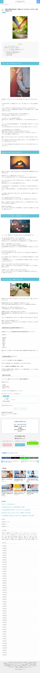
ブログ (28, 534)
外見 (5, 536)
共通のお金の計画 (9, 54)
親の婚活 (12, 539)
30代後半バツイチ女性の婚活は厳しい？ (9, 504)
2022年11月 (5, 645)
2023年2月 (4, 638)
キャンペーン (20, 533)
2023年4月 (4, 634)
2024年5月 (5, 603)
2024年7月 (5, 599)
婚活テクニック (21, 536)
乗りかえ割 (14, 665)
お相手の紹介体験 (7, 664)
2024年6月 (5, 601)
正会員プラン (27, 664)
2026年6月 (5, 548)
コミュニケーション (34, 533)
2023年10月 (5, 620)
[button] (6, 458)
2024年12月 (5, 587)
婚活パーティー (26, 536)
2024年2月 (5, 610)
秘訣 (27, 537)
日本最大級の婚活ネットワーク (11, 53)
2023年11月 (5, 617)
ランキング (34, 534)
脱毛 (36, 537)
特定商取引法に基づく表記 (23, 667)
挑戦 (8, 537)
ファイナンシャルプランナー (21, 534)
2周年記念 (3, 533)
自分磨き (3, 539)
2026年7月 (5, 546)
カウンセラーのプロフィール (18, 663)
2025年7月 (5, 573)
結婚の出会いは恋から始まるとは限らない (12, 47)
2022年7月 (5, 654)
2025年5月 (5, 578)
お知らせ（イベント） (7, 521)
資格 (26, 539)
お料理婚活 (7, 533)
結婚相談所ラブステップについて (8, 663)
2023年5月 (4, 631)
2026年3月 (4, 555)
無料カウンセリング (23, 666)
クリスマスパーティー (26, 533)
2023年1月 (4, 641)
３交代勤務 (32, 539)
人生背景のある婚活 (32, 664)
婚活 (11, 536)
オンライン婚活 (15, 533)
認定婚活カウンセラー (21, 539)
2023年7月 (4, 627)
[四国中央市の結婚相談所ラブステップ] (20, 1)
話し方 (16, 539)
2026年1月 (4, 559)
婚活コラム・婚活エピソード (16, 666)
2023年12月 (5, 615)
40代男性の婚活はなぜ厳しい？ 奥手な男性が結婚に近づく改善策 (13, 507)
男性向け (16, 452)
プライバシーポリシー (31, 666)
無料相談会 (12, 537)
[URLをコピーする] (33, 458)
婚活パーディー (32, 536)
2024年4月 (5, 606)
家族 (36, 536)
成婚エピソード (5, 526)
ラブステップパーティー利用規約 (13, 667)
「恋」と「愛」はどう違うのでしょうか (12, 46)
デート (7, 534)
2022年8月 (5, 652)
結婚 (29, 537)
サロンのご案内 (8, 666)
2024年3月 (4, 608)
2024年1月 (4, 613)
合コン (3, 536)
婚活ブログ (4, 12)
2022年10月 (5, 647)
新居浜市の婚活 (17, 662)
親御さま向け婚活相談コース (8, 665)
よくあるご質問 (34, 665)
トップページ (13, 399)
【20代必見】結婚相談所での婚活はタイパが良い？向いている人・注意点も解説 (16, 509)
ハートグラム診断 (11, 534)
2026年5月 (5, 550)
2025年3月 (4, 583)
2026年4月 (5, 552)
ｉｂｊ (36, 539)
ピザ (15, 534)
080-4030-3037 (21, 424)
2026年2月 (5, 557)
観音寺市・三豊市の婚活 (23, 662)
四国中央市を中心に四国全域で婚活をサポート (13, 52)
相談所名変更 (20, 537)
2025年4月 (5, 580)
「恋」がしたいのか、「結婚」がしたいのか (12, 51)
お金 (11, 533)
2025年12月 (5, 562)
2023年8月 (4, 624)
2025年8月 (5, 571)
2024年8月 (5, 597)
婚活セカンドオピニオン (14, 664)
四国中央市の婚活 (11, 662)
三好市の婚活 (30, 662)
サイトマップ (29, 667)
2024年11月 (5, 590)
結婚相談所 (33, 537)
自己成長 (7, 539)
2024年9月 (5, 594)
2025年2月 (5, 585)
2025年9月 (5, 569)
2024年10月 (5, 592)
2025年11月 (5, 564)
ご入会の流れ (29, 665)
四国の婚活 (34, 662)
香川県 (29, 539)
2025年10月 (5, 566)
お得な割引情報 (23, 665)
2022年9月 (5, 650)
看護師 (25, 537)
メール (31, 534)
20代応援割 (18, 665)
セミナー (3, 534)
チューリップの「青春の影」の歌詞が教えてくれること (14, 49)
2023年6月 (4, 629)
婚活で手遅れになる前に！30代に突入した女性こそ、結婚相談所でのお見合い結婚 (16, 512)
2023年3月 (4, 636)
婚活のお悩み (12, 452)
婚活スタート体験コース (32, 663)
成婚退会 (5, 537)
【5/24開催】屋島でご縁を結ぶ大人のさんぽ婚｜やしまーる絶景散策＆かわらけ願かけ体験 (18, 515)
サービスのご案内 (25, 663)
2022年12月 (5, 643)
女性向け (9, 452)
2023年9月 (4, 622)
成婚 (2, 537)
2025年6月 (5, 576)
